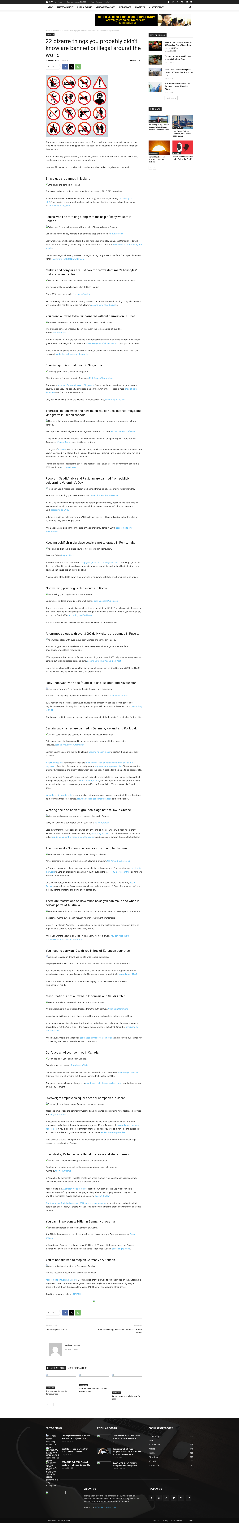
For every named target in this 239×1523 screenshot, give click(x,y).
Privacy (165, 1520)
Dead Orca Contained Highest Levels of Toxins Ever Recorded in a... (179, 72)
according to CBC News (80, 615)
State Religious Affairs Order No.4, (103, 343)
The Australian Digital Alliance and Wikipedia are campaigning (76, 1203)
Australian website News (74, 1188)
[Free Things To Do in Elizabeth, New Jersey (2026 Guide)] (182, 122)
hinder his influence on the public (71, 354)
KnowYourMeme (63, 1170)
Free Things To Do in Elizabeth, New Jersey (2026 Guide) (181, 133)
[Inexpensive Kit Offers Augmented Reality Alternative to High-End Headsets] (104, 1451)
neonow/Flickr (60, 332)
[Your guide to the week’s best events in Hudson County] (155, 60)
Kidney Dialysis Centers (56, 1329)
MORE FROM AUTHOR (77, 1368)
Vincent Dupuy (64, 442)
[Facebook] (168, 2)
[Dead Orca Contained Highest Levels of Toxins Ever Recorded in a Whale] (155, 72)
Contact (107, 2)
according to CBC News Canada (68, 259)
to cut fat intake (68, 467)
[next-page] (52, 1404)
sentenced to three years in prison (97, 1037)
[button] (190, 7)
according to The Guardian (104, 305)
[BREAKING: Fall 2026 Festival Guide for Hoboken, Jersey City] (52, 1474)
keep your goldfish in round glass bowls (100, 562)
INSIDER (77, 1294)
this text (62, 449)
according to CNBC (60, 510)
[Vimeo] (182, 2)
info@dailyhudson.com (105, 1507)
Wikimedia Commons (118, 1009)
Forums (99, 2)
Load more (170, 98)
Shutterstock (116, 233)
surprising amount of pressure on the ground (73, 837)
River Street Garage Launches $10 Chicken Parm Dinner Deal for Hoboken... (178, 45)
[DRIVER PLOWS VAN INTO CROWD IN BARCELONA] (94, 1380)
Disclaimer (156, 1520)
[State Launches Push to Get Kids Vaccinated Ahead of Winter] (155, 87)
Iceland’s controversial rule (59, 795)
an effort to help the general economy (103, 1083)
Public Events (84, 7)
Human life (57, 30)
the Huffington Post (89, 780)
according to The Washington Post (104, 661)
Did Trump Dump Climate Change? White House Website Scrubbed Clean (159, 127)
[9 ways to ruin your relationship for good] (127, 1384)
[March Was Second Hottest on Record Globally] (159, 148)
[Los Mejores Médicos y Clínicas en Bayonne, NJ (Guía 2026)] (52, 1444)
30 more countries (121, 872)
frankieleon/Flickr (79, 1065)
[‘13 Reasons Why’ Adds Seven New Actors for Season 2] (104, 1438)
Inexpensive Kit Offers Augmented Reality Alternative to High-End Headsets (127, 1452)
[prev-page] (47, 1404)
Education (152, 121)
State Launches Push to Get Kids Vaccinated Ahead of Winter (177, 86)
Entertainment (65, 7)
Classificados (156, 7)
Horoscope (125, 7)
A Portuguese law (54, 762)
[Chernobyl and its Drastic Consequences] (61, 1381)
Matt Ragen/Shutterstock (101, 378)
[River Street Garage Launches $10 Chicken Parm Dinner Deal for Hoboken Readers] (155, 46)
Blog (92, 2)
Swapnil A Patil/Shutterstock (104, 495)
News (50, 7)
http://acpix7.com (71, 1349)
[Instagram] (173, 2)
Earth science (153, 153)
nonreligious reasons (59, 205)
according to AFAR (128, 974)
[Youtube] (191, 2)
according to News (121, 1248)
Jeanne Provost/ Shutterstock (69, 744)
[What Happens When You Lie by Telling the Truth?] (182, 147)
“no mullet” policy (81, 294)
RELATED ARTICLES (56, 1368)
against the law (102, 1196)
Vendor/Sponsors (105, 7)
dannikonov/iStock (119, 695)
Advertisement (176, 1520)
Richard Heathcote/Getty (123, 431)
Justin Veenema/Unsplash (105, 601)
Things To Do (177, 128)
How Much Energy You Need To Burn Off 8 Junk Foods (120, 1331)
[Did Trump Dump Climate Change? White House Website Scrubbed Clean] (159, 119)
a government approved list (108, 766)
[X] (178, 2)
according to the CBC (128, 1072)
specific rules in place (99, 752)
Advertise (140, 7)
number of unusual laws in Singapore (76, 385)
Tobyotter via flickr (58, 1114)
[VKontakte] (187, 2)
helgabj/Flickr (68, 555)
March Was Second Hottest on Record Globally (157, 159)
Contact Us (189, 1520)
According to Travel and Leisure (61, 1279)
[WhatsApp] (78, 66)
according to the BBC (115, 399)
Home (48, 30)
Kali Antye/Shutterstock (118, 861)
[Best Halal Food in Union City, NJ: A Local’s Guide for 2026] (52, 1461)
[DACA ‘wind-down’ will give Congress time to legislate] (104, 1464)
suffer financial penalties (113, 1132)
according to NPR (99, 833)
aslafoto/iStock (102, 822)
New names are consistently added (94, 798)
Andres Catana (53, 60)
